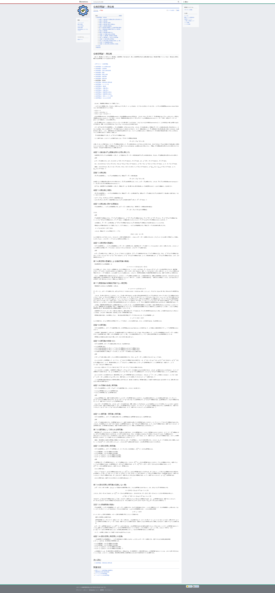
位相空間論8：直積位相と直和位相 (103, 82)
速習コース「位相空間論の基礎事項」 (104, 570)
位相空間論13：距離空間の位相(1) (103, 92)
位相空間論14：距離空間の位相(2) (103, 94)
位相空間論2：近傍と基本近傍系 (103, 70)
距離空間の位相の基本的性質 (102, 572)
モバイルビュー (109, 590)
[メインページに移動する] (83, 11)
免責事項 (102, 590)
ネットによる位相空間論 (101, 573)
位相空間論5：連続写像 (101, 76)
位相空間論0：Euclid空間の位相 (103, 66)
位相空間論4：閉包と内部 (101, 74)
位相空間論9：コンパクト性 (102, 84)
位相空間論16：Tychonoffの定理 (103, 98)
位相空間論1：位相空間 (101, 68)
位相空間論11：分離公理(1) (101, 88)
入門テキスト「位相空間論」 (102, 64)
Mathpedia (83, 2)
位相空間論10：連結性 (100, 86)
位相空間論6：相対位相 (101, 78)
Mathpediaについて (94, 590)
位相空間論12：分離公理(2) (101, 90)
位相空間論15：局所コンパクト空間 (104, 96)
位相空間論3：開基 (99, 72)
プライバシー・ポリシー (82, 590)
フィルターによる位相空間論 (102, 575)
